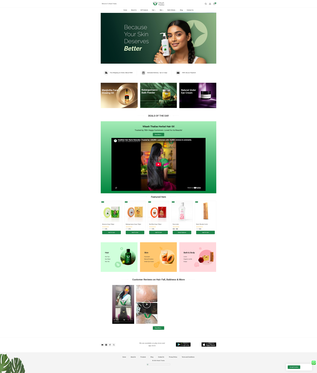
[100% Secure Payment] (178, 72)
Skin (146, 252)
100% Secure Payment (189, 72)
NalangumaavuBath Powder (149, 91)
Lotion (185, 256)
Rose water (176, 224)
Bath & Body (189, 252)
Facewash (147, 256)
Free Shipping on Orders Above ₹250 (121, 72)
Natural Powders (148, 259)
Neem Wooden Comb (202, 224)
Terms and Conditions (188, 357)
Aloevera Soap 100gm (108, 224)
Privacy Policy (173, 357)
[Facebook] (110, 344)
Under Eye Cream (149, 261)
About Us (134, 10)
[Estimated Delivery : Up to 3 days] (143, 72)
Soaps (185, 261)
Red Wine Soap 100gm (155, 224)
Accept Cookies (294, 367)
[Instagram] (106, 344)
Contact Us (190, 10)
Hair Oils (107, 261)
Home (125, 10)
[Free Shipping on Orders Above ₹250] (106, 72)
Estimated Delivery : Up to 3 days (157, 72)
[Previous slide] (101, 218)
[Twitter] (113, 344)
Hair (107, 252)
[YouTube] (102, 344)
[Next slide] (215, 218)
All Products (144, 10)
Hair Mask (107, 259)
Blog (181, 10)
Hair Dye (107, 256)
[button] (147, 304)
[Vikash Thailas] (158, 3)
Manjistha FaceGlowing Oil (110, 91)
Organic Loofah (188, 259)
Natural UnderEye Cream (188, 91)
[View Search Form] (205, 4)
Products (143, 357)
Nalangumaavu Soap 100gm (133, 224)
